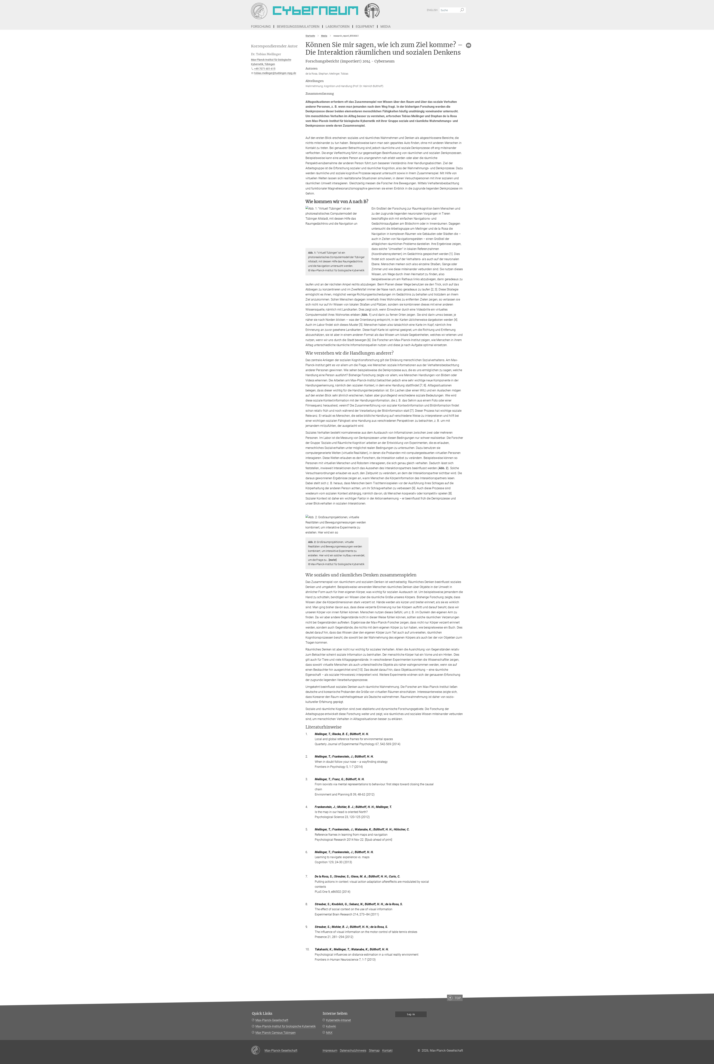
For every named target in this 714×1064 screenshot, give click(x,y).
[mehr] (333, 559)
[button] (365, 245)
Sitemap (374, 1050)
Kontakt (387, 1050)
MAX (329, 1032)
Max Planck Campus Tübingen (275, 1032)
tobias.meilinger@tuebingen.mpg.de (275, 73)
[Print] (468, 45)
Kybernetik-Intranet (338, 1020)
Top (458, 998)
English (432, 10)
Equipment (365, 26)
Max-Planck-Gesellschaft (271, 1020)
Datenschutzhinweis (353, 1050)
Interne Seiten (335, 1013)
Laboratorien (338, 26)
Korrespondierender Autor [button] (274, 46)
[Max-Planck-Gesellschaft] (258, 1050)
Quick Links (262, 1013)
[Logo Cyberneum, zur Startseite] (320, 11)
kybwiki (331, 1026)
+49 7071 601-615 (264, 68)
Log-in (411, 1014)
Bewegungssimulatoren (298, 26)
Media (385, 26)
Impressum (330, 1050)
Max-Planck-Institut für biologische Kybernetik (285, 1026)
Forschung (261, 26)
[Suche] (462, 10)
